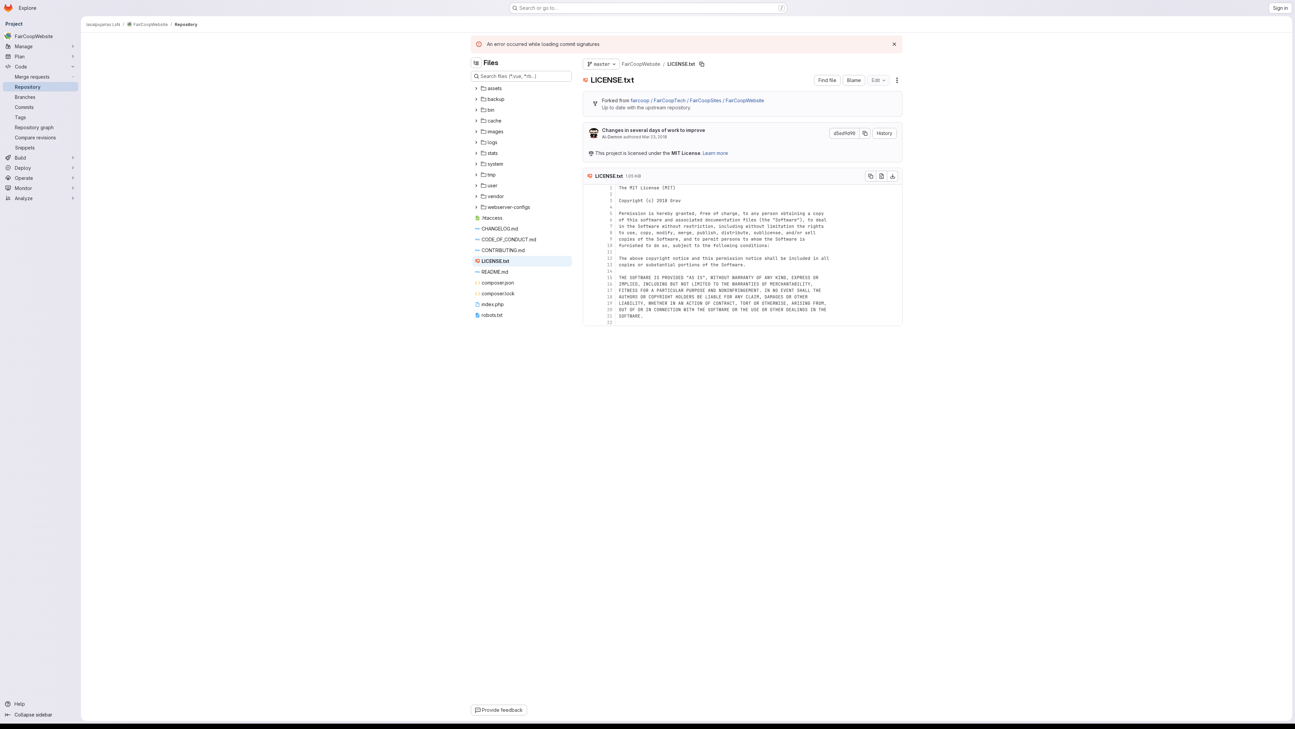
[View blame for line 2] (589, 194)
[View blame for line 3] (589, 200)
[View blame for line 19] (589, 303)
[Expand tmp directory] (476, 175)
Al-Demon (612, 136)
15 (609, 277)
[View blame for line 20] (589, 309)
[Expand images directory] (476, 132)
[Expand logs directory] (476, 142)
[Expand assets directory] (476, 88)
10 (609, 245)
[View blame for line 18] (589, 297)
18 (609, 297)
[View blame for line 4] (589, 207)
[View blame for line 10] (589, 245)
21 (609, 316)
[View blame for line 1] (589, 188)
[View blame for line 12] (589, 258)
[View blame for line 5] (589, 213)
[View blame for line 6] (589, 220)
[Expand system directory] (476, 164)
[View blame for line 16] (589, 284)
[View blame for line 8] (589, 233)
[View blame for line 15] (589, 277)
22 (609, 322)
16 (609, 284)
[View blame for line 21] (589, 316)
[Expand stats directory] (476, 153)
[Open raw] (881, 176)
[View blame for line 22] (589, 322)
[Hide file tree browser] (476, 62)
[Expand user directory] (476, 186)
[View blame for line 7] (589, 226)
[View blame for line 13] (589, 265)
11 (609, 252)
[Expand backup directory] (476, 99)
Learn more (715, 153)
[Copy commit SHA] (865, 133)
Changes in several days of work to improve (653, 130)
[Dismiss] (894, 44)
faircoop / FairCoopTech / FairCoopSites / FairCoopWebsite (697, 100)
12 (609, 258)
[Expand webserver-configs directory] (476, 207)
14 (609, 271)
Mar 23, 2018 (654, 136)
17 (609, 290)
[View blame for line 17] (589, 290)
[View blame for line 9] (589, 239)
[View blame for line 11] (589, 252)
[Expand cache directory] (476, 121)
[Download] (892, 176)
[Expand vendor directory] (476, 196)
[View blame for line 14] (589, 271)
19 (609, 303)
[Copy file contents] (870, 176)
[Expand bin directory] (476, 110)
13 (609, 265)
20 (609, 310)
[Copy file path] (701, 64)
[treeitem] (522, 88)
